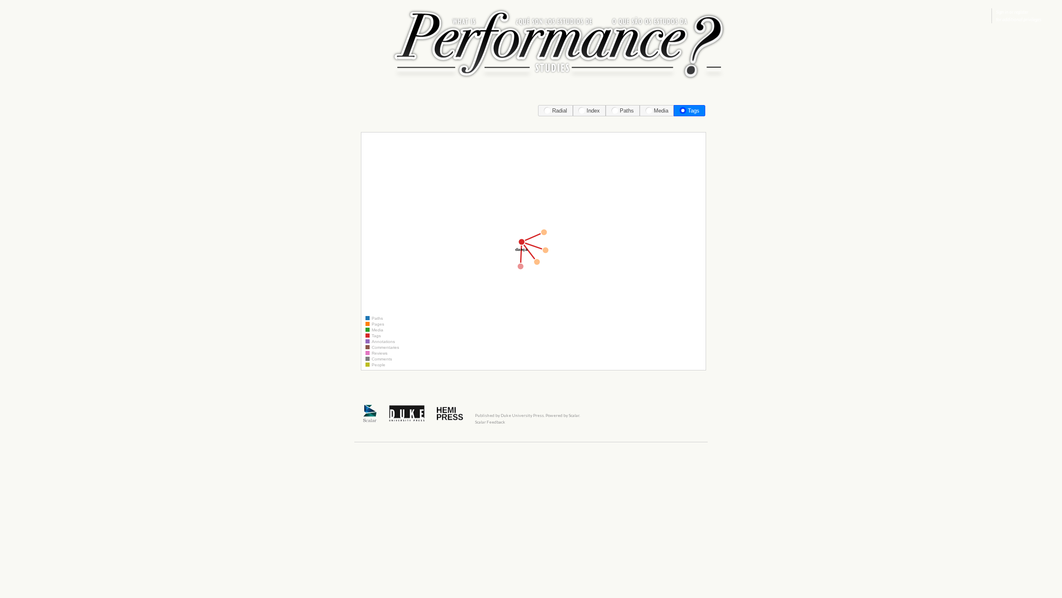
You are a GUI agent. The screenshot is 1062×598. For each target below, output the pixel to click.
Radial (559, 111)
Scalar (574, 415)
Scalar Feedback (490, 421)
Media (661, 111)
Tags (693, 111)
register (1021, 12)
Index (593, 111)
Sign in (1002, 12)
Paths (627, 111)
